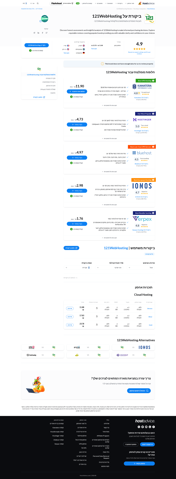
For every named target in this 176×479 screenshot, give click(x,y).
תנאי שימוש (105, 466)
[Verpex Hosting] (142, 219)
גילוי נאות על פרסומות (27, 9)
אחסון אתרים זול (80, 440)
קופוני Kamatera (58, 427)
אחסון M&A (140, 463)
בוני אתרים (82, 464)
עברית (84, 268)
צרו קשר (106, 427)
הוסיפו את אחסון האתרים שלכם (100, 441)
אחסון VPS (82, 444)
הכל (151, 268)
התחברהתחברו (130, 444)
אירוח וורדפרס (81, 432)
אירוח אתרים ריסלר (79, 460)
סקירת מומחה (50, 78)
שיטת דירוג (39, 9)
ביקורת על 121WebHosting (116, 16)
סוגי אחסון (130, 3)
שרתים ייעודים (81, 456)
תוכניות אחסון (50, 86)
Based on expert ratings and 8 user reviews (139, 53)
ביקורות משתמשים (49, 82)
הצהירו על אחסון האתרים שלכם (100, 447)
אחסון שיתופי (81, 436)
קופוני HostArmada (57, 432)
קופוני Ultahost (58, 440)
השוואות (110, 3)
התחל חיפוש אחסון (137, 391)
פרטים (70, 308)
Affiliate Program (103, 436)
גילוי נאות (106, 452)
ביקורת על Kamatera (141, 97)
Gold (150, 325)
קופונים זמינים (36, 50)
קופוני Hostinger (58, 436)
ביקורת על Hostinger (141, 131)
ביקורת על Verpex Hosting (141, 230)
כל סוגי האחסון (81, 423)
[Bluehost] (142, 153)
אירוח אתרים (82, 427)
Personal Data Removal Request (101, 457)
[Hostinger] (142, 119)
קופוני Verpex (59, 444)
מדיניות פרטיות (104, 462)
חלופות (53, 93)
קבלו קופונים (77, 97)
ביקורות (120, 3)
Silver (150, 317)
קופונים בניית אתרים (57, 423)
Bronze (149, 308)
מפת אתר (106, 432)
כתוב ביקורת (70, 248)
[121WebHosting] (150, 18)
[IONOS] (142, 186)
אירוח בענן (82, 452)
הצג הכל (94, 48)
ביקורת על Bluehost (141, 164)
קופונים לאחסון (84, 3)
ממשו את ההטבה (78, 91)
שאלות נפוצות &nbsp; (47, 89)
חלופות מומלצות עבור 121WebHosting (41, 75)
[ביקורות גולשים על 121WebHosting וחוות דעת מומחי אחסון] (46, 32)
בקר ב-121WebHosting (36, 45)
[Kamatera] (142, 86)
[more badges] (41, 21)
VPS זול (83, 448)
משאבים (99, 3)
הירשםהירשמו (147, 444)
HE (24, 3)
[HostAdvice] (146, 3)
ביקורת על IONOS (141, 197)
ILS (32, 3)
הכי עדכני (117, 268)
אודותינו (106, 423)
